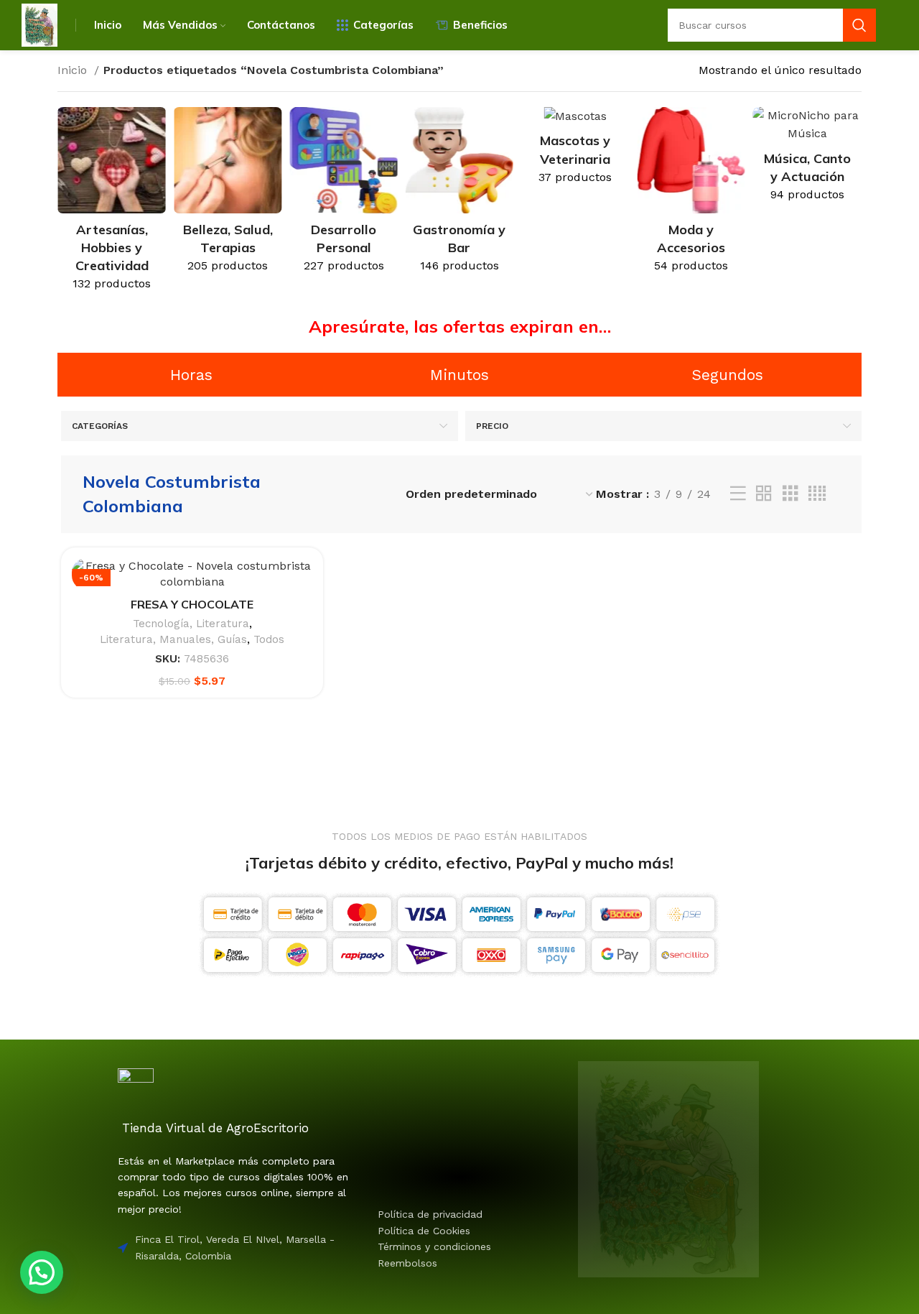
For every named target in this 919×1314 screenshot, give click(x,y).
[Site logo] (39, 24)
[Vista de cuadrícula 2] (764, 494)
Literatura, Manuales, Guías (173, 639)
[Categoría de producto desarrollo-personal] (343, 194)
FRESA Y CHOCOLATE (192, 604)
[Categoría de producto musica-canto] (807, 159)
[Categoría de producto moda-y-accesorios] (691, 194)
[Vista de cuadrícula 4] (817, 494)
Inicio (73, 70)
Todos (268, 639)
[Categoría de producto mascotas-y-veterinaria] (575, 150)
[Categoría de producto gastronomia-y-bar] (459, 194)
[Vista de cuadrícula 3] (790, 494)
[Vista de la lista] (738, 494)
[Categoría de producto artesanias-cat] (111, 203)
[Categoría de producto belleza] (227, 194)
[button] (41, 1272)
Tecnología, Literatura (191, 623)
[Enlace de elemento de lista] (446, 1214)
